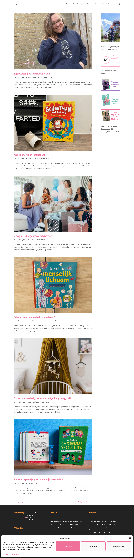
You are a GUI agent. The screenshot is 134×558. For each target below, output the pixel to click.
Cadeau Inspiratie (41, 77)
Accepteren (68, 546)
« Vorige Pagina (20, 502)
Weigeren (93, 546)
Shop (109, 4)
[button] (130, 538)
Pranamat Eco (30, 515)
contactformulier (55, 529)
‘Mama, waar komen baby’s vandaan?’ (34, 317)
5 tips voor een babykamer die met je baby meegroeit (42, 398)
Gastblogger (21, 240)
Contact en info (98, 4)
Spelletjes (39, 483)
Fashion (50, 77)
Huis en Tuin (40, 402)
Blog (88, 4)
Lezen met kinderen (42, 158)
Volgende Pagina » (85, 502)
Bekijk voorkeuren (119, 546)
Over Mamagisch (78, 4)
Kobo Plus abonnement (32, 520)
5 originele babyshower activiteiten (33, 236)
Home (68, 4)
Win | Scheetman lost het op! (29, 154)
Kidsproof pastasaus (31, 517)
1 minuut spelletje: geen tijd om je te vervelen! (38, 479)
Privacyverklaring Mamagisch (12, 554)
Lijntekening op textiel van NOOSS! (33, 73)
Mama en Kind (40, 240)
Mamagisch (21, 77)
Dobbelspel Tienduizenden (33, 512)
